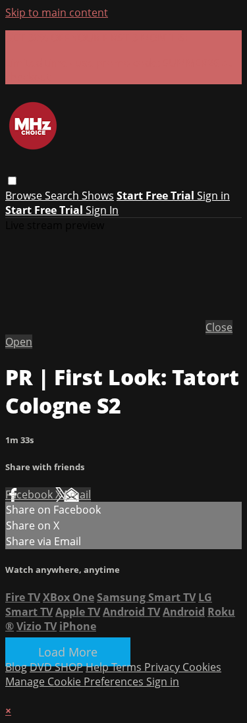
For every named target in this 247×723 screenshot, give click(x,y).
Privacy (163, 667)
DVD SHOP (56, 667)
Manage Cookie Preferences (75, 681)
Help (98, 667)
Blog (16, 667)
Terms (127, 667)
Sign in (213, 195)
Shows (98, 195)
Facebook (30, 494)
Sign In (102, 210)
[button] (12, 180)
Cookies (201, 667)
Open (18, 342)
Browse (25, 195)
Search (63, 195)
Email (77, 494)
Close (219, 327)
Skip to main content (56, 12)
